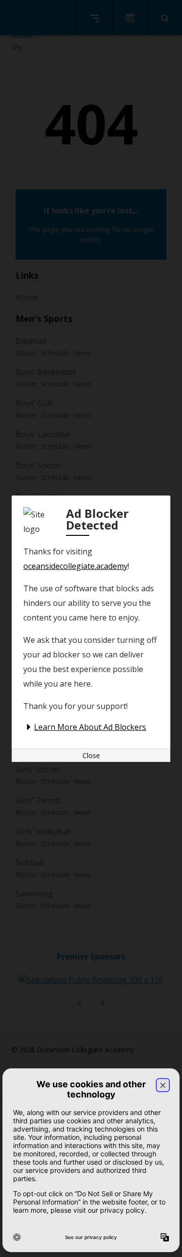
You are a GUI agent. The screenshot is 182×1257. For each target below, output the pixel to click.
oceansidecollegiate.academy (75, 566)
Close (91, 755)
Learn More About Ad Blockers (90, 727)
